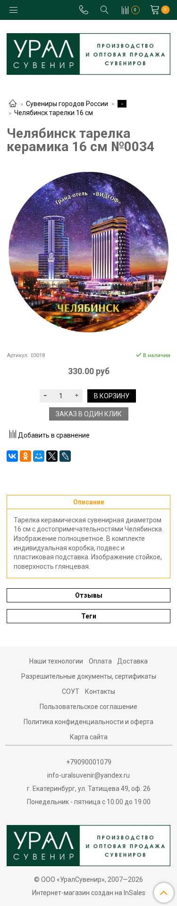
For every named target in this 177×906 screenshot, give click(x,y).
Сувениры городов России (67, 104)
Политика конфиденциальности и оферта (88, 722)
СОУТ (70, 691)
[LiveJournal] (65, 456)
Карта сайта (89, 737)
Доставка (132, 661)
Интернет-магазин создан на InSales (88, 892)
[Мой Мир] (38, 456)
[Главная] (12, 104)
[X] (52, 456)
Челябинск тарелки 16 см (53, 113)
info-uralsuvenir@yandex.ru (88, 775)
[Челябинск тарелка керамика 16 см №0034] (88, 252)
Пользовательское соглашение (88, 706)
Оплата (100, 661)
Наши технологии (56, 661)
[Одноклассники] (25, 456)
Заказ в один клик (89, 414)
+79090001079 (88, 762)
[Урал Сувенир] (88, 52)
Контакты (100, 691)
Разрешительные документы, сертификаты (88, 676)
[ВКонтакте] (12, 456)
